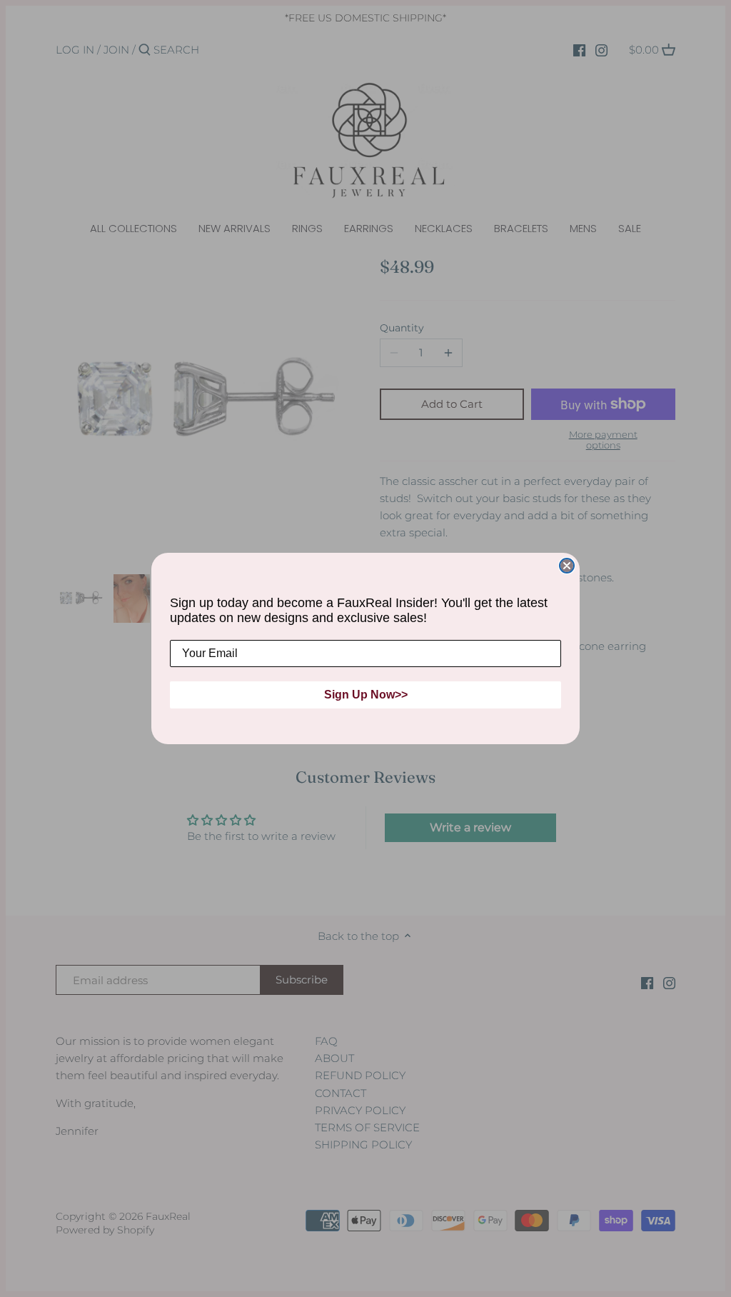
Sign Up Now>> (366, 694)
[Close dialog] (567, 566)
